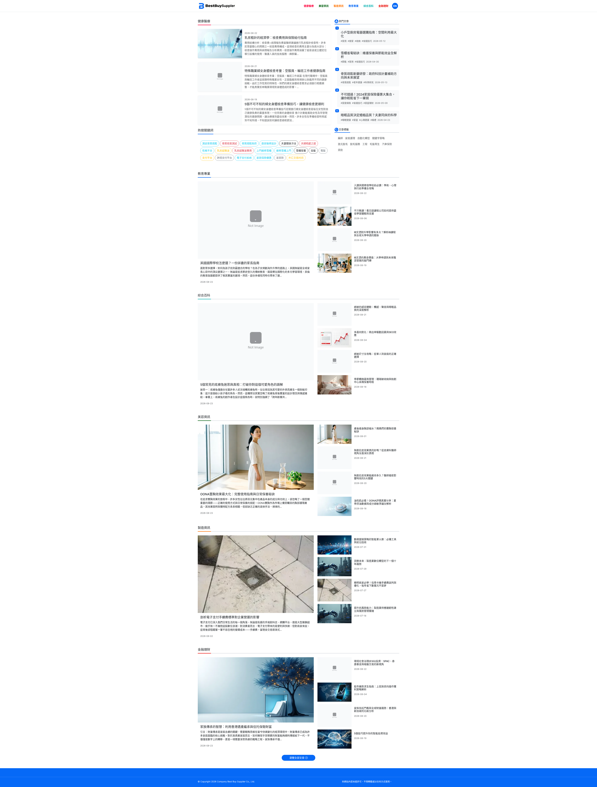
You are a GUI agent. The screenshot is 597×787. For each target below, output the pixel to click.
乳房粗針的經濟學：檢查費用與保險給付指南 (276, 38)
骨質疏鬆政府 (249, 143)
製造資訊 (339, 5)
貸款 (340, 150)
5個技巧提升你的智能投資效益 (371, 733)
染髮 (313, 150)
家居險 (280, 157)
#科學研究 (368, 82)
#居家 (351, 41)
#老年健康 (357, 82)
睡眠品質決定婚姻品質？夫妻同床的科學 (369, 115)
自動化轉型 (363, 138)
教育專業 (354, 5)
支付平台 (207, 157)
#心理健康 (364, 120)
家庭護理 (350, 138)
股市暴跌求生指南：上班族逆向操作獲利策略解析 (375, 688)
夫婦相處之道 (308, 143)
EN (395, 5)
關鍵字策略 (378, 138)
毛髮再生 (375, 144)
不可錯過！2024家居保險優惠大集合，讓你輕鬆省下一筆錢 (368, 96)
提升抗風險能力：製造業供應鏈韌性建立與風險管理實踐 (375, 609)
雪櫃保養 (301, 150)
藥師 (340, 138)
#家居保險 (346, 103)
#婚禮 (373, 120)
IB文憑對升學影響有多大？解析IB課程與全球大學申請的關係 (375, 234)
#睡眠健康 (346, 120)
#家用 (344, 41)
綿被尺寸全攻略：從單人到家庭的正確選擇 (375, 355)
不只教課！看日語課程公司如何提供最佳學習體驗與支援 (375, 212)
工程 (364, 144)
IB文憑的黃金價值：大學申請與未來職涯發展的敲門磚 (375, 259)
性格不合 (207, 150)
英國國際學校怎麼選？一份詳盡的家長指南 (229, 263)
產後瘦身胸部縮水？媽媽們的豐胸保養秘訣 (375, 430)
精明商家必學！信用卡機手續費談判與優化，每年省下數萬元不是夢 (375, 584)
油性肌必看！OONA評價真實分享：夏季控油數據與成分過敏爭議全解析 (375, 502)
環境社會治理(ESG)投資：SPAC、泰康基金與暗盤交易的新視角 (374, 663)
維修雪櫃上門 (283, 150)
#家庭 (355, 120)
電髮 (323, 150)
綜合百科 (368, 5)
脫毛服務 (355, 144)
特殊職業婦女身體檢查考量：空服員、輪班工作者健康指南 (285, 71)
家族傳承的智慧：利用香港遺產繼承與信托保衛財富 (236, 727)
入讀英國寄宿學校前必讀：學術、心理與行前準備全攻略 (375, 187)
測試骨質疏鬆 (209, 143)
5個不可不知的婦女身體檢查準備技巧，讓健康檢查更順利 (284, 104)
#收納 (358, 41)
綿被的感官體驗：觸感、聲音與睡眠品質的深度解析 (375, 308)
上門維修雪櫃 (264, 150)
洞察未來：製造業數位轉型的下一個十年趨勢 (375, 562)
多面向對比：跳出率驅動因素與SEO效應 (375, 334)
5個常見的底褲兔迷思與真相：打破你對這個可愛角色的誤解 (241, 385)
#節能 (344, 61)
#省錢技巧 (367, 41)
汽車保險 (387, 144)
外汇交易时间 (296, 157)
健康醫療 (309, 5)
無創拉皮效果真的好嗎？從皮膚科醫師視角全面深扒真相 (375, 452)
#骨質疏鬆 (346, 82)
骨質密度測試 (229, 143)
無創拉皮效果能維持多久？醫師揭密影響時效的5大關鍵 (375, 477)
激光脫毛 (343, 144)
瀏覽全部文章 (297, 757)
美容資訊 (324, 5)
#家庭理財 (368, 103)
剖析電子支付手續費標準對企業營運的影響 (229, 617)
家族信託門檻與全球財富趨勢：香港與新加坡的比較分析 (375, 709)
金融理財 (383, 5)
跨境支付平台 (224, 157)
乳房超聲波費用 (243, 150)
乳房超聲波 (223, 150)
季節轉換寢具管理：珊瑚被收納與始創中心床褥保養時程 (375, 380)
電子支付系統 (244, 157)
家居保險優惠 (264, 157)
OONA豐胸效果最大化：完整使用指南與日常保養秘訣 (237, 494)
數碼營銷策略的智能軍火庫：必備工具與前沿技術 (375, 541)
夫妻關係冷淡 (288, 143)
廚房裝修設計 (268, 143)
